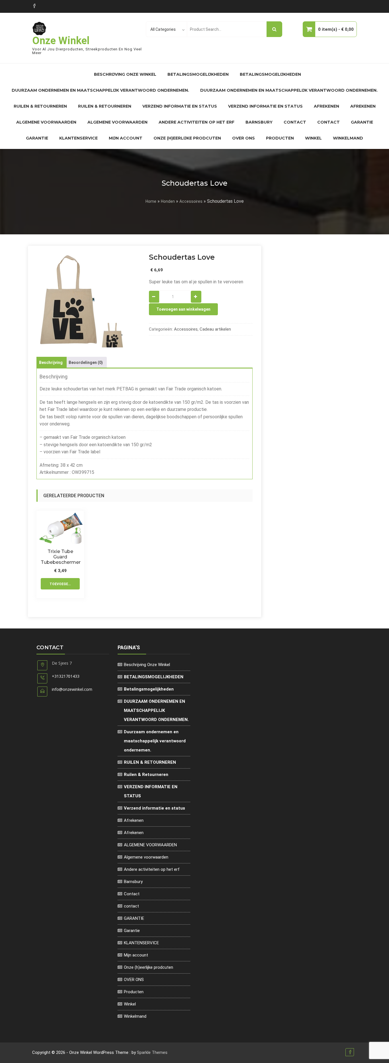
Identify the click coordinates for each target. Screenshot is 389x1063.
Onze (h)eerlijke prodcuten (187, 138)
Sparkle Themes (152, 1052)
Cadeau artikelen (215, 329)
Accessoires (190, 201)
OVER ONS (243, 138)
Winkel (313, 138)
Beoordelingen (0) (86, 362)
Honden (168, 201)
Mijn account (125, 138)
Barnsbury (259, 122)
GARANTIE (362, 122)
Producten (280, 138)
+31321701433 (65, 676)
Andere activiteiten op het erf (196, 122)
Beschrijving (51, 362)
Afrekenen (326, 106)
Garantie (37, 138)
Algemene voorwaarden (117, 122)
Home (151, 201)
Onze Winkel (60, 41)
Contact (295, 122)
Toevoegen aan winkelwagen (183, 309)
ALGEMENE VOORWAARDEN (46, 122)
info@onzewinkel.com (72, 689)
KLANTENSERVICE (78, 138)
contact (328, 122)
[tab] (51, 362)
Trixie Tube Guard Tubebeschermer (60, 557)
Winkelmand (348, 138)
